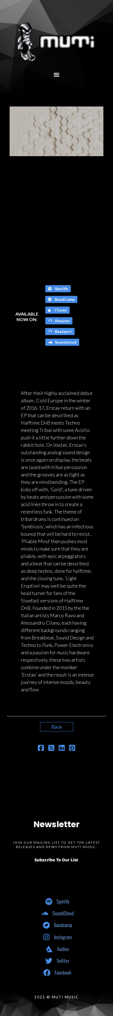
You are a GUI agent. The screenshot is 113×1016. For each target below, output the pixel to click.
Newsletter (56, 824)
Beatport (63, 331)
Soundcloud (65, 342)
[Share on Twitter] (51, 748)
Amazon (62, 320)
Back (56, 727)
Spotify (61, 288)
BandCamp (64, 299)
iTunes (60, 310)
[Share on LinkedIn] (61, 748)
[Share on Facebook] (41, 748)
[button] (56, 74)
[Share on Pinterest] (72, 748)
